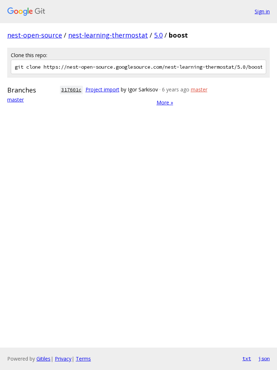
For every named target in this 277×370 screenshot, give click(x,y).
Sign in (262, 11)
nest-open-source (34, 35)
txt (246, 358)
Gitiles (43, 358)
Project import (102, 89)
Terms (83, 358)
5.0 (158, 35)
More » (165, 102)
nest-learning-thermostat (108, 35)
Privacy (63, 358)
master (15, 99)
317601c (71, 90)
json (264, 358)
